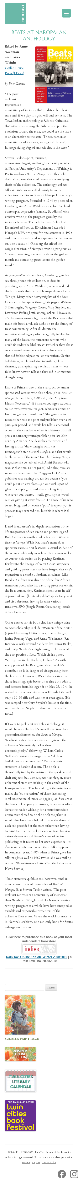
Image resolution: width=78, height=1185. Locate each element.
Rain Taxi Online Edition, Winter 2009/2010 (36, 957)
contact (26, 1162)
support (36, 1162)
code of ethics (49, 1162)
